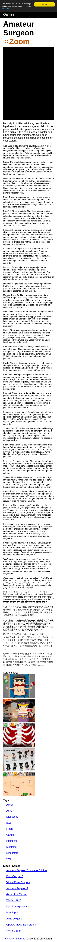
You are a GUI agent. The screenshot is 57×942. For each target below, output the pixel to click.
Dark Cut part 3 (14, 876)
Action (9, 804)
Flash (9, 828)
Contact (9, 938)
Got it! (44, 4)
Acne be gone (14, 918)
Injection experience (17, 906)
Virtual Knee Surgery (18, 882)
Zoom (19, 41)
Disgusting (12, 816)
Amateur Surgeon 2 (17, 888)
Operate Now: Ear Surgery (21, 924)
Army (9, 810)
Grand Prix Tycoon (16, 894)
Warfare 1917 (13, 900)
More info (5, 8)
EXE (9, 822)
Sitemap (20, 938)
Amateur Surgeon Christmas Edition (26, 870)
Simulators (12, 853)
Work (9, 859)
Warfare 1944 (13, 930)
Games (8, 14)
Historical (11, 841)
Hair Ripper (12, 912)
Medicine (11, 847)
